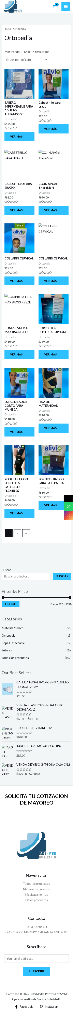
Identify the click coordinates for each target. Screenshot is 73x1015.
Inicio (7, 28)
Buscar (6, 570)
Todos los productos (15, 658)
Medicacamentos (36, 894)
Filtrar (10, 604)
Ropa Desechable (13, 643)
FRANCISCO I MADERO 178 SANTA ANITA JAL (36, 932)
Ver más (16, 136)
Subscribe (37, 971)
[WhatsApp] (68, 506)
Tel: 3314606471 (36, 927)
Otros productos (36, 900)
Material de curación (36, 889)
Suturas (7, 650)
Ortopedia (8, 635)
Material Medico (13, 628)
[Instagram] (68, 515)
